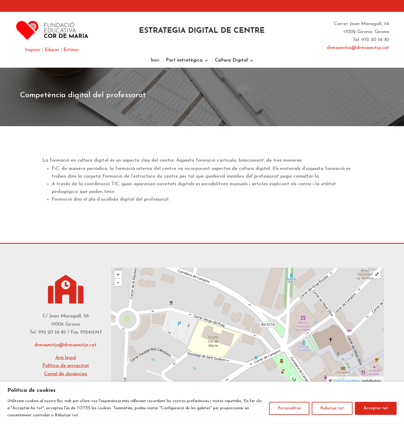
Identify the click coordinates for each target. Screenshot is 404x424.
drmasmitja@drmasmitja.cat (65, 345)
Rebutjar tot (332, 408)
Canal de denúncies (65, 374)
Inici (155, 60)
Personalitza (289, 408)
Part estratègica (184, 60)
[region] (202, 403)
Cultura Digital (231, 60)
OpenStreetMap (346, 381)
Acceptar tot (375, 408)
